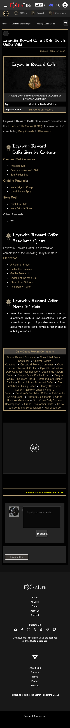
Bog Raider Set (19, 174)
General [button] (40, 13)
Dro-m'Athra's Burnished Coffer (35, 382)
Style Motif (10, 197)
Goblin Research (19, 273)
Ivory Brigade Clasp (21, 187)
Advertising (35, 668)
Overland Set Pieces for (19, 159)
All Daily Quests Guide (46, 23)
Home (4, 23)
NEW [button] (22, 13)
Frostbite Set (17, 165)
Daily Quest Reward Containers (35, 351)
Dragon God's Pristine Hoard (34, 375)
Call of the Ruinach (21, 269)
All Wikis (35, 602)
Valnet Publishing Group (47, 695)
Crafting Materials (15, 180)
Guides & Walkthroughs (21, 23)
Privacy (35, 681)
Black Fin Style (18, 204)
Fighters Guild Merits (39, 396)
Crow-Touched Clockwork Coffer (35, 366)
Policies (35, 685)
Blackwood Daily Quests (41, 109)
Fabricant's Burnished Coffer (32, 393)
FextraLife (16, 695)
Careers (35, 672)
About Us (35, 611)
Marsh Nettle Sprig (21, 191)
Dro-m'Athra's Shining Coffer (35, 384)
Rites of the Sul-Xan (21, 282)
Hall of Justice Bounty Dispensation (36, 405)
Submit (43, 533)
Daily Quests (26, 131)
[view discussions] (66, 23)
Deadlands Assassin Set (24, 170)
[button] (40, 5)
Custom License (38, 641)
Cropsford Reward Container (36, 364)
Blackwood (45, 131)
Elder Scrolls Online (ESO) (25, 126)
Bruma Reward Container (21, 357)
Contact (35, 615)
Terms (35, 677)
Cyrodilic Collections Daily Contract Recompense (34, 369)
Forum (35, 606)
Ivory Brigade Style (21, 208)
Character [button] (59, 13)
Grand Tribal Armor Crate (38, 404)
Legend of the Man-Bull (23, 278)
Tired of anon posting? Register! (44, 492)
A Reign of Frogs (20, 264)
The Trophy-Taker (20, 286)
